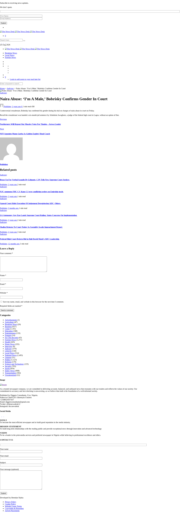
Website (4, 293)
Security (8, 366)
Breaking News (11, 53)
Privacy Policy (10, 502)
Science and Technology (14, 364)
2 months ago (13, 208)
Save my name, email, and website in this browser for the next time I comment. (33, 302)
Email (3, 284)
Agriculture (9, 322)
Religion (8, 362)
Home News (10, 344)
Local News (9, 55)
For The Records (11, 338)
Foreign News (10, 57)
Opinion (8, 357)
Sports (7, 368)
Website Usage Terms (13, 506)
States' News (10, 371)
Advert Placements (12, 511)
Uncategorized (10, 375)
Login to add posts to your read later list (25, 79)
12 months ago (14, 244)
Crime (7, 329)
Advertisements (11, 320)
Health (7, 342)
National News (11, 355)
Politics (8, 360)
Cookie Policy (10, 504)
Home (2, 88)
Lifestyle (8, 351)
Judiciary (10, 88)
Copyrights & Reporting (14, 508)
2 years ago (16, 106)
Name (3, 275)
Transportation (10, 373)
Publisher (7, 106)
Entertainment (10, 333)
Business (8, 327)
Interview (8, 346)
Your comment (6, 253)
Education (9, 331)
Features (8, 335)
